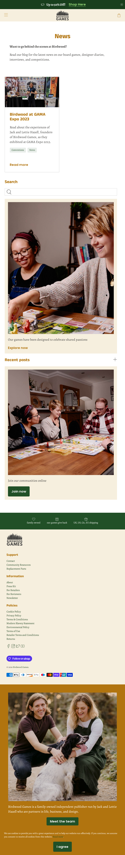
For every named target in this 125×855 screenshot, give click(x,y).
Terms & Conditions (17, 619)
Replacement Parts (16, 569)
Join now (18, 491)
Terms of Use (13, 631)
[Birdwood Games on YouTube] (23, 647)
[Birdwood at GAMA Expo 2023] (32, 92)
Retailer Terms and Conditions (23, 635)
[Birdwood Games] (62, 15)
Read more (19, 164)
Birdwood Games (20, 667)
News (32, 150)
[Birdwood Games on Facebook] (8, 647)
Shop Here (77, 4)
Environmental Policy (18, 627)
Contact (11, 561)
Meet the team (62, 821)
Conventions (18, 150)
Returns (11, 639)
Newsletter (12, 598)
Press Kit (11, 586)
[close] (121, 4)
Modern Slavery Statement (20, 623)
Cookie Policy (14, 611)
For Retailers (13, 590)
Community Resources (19, 565)
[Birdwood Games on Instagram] (13, 647)
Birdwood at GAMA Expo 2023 (27, 116)
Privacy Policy (14, 615)
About (10, 582)
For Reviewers (14, 594)
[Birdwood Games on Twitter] (18, 647)
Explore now (18, 348)
